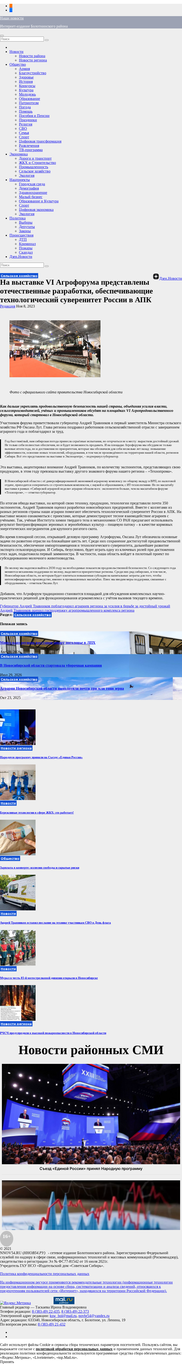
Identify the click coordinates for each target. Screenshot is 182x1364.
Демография (29, 188)
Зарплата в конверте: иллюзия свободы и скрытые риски (39, 867)
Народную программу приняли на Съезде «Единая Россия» (41, 757)
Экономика (18, 154)
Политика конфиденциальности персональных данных (44, 1274)
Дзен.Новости (20, 257)
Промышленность (33, 167)
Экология (26, 175)
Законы (25, 231)
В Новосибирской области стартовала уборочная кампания (51, 665)
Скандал (26, 252)
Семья (24, 133)
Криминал (27, 244)
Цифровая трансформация (40, 141)
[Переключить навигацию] (2, 35)
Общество (17, 64)
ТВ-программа (31, 150)
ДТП (23, 239)
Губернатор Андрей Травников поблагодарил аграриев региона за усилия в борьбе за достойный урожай (85, 606)
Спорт (24, 137)
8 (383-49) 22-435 (45, 1311)
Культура (26, 90)
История (26, 81)
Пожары (25, 248)
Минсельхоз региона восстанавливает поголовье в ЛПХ (48, 643)
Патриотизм (29, 103)
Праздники (28, 120)
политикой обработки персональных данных (74, 1349)
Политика (17, 218)
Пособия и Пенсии (34, 116)
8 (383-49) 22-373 (75, 1311)
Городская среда (32, 184)
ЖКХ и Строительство (37, 163)
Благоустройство (32, 73)
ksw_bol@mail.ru (63, 1316)
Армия (24, 69)
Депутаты (27, 227)
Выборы (25, 222)
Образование (29, 99)
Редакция (7, 306)
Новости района (32, 56)
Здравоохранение (33, 193)
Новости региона (33, 60)
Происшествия (21, 235)
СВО (23, 128)
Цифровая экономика (36, 210)
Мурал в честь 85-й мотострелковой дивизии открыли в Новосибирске (49, 978)
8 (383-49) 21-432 (51, 1324)
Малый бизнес (30, 197)
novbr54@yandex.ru (93, 1316)
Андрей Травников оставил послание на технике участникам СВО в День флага (55, 922)
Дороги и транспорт (35, 158)
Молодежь (27, 94)
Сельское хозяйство (34, 171)
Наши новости (12, 18)
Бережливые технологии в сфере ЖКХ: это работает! (37, 812)
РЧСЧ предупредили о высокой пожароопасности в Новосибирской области (53, 1033)
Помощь (25, 111)
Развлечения (29, 146)
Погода (25, 107)
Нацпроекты (19, 180)
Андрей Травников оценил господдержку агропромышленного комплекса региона (67, 610)
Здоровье (26, 77)
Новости (16, 52)
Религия (25, 124)
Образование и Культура (39, 201)
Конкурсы (27, 86)
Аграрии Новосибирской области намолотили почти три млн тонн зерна (62, 688)
